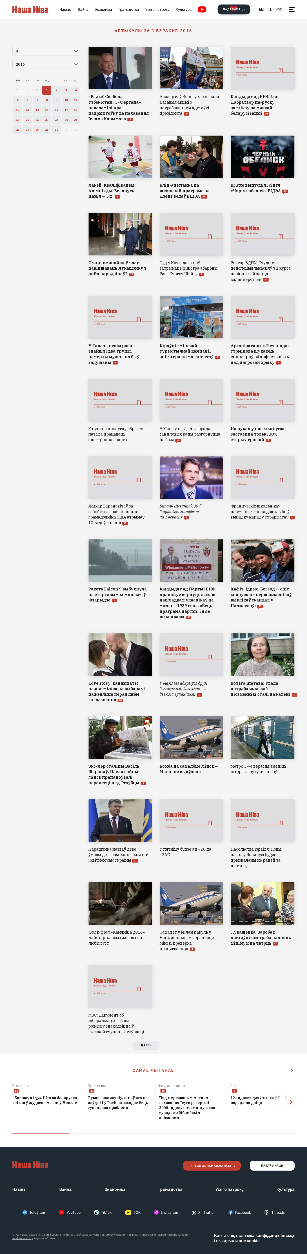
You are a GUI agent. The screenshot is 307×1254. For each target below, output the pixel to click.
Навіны (65, 9)
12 (16, 1090)
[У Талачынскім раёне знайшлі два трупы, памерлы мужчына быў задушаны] (120, 330)
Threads (278, 1212)
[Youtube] (202, 9)
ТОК (137, 1212)
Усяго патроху (157, 9)
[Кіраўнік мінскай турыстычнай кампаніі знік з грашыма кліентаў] (192, 330)
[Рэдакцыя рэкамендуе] (292, 1070)
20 (91, 1090)
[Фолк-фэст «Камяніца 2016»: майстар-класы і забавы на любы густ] (120, 917)
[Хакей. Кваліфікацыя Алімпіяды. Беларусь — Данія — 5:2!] (120, 167)
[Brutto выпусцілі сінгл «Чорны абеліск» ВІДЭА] (263, 167)
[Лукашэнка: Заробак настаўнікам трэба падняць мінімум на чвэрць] (263, 917)
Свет (234, 1086)
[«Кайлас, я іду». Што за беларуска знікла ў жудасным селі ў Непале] (46, 1100)
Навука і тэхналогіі (173, 1086)
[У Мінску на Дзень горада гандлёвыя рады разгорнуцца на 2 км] (192, 411)
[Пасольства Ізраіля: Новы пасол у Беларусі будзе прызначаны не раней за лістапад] (263, 834)
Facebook (243, 1212)
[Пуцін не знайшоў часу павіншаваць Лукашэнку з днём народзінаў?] (120, 247)
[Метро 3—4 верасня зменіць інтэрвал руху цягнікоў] (263, 751)
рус (279, 9)
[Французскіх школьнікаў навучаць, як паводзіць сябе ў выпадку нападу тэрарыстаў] (263, 491)
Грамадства (128, 9)
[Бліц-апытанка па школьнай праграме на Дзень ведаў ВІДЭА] (192, 167)
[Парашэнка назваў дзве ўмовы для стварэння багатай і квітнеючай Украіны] (120, 834)
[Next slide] (291, 1102)
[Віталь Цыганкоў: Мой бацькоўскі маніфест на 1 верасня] (192, 491)
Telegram (37, 1212)
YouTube (74, 1212)
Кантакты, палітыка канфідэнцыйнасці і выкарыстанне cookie (254, 1238)
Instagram (169, 1212)
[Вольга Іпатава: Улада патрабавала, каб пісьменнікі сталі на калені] (263, 668)
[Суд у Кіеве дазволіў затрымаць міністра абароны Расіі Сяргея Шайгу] (192, 247)
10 (163, 1090)
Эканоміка (103, 9)
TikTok (106, 1212)
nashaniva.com (21, 1238)
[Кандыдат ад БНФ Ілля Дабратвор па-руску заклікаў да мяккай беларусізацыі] (263, 84)
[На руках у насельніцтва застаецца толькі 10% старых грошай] (263, 411)
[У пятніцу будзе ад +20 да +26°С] (192, 834)
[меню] (292, 9)
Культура (184, 9)
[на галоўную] (30, 9)
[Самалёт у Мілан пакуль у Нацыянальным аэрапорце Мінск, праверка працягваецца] (192, 917)
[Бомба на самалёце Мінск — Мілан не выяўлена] (192, 751)
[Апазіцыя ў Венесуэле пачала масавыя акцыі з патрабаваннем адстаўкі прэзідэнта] (192, 84)
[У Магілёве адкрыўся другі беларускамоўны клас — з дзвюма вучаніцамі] (192, 668)
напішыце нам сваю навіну (212, 1165)
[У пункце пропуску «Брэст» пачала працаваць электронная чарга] (120, 411)
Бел (262, 9)
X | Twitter (206, 1212)
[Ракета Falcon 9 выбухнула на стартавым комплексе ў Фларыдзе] (120, 579)
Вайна (83, 9)
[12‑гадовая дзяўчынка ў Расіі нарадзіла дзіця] (263, 1100)
